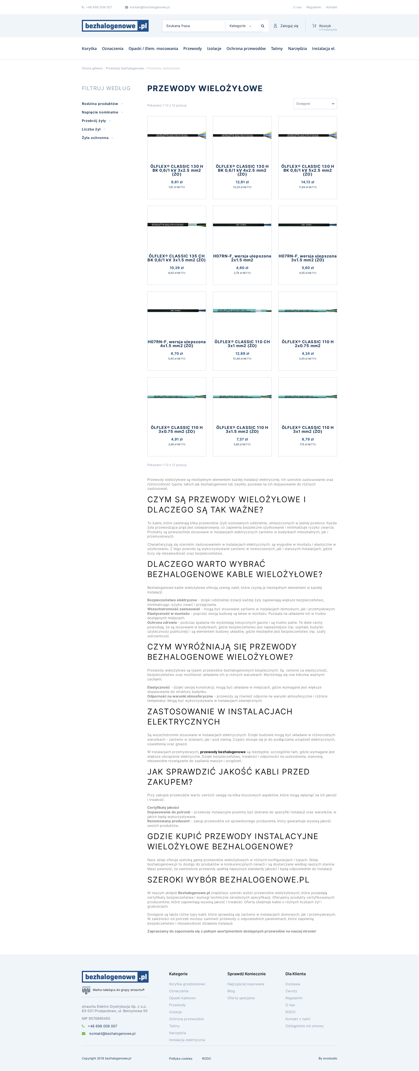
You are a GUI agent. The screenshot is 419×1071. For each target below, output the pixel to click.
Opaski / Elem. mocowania (153, 48)
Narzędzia (297, 48)
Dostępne (303, 103)
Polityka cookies (180, 1058)
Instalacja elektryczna (187, 1040)
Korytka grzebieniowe (187, 984)
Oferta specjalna (241, 998)
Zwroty (291, 991)
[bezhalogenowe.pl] (115, 26)
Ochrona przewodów (246, 48)
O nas (297, 7)
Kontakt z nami (297, 1019)
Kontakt (331, 7)
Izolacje (214, 48)
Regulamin (313, 7)
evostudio (330, 1058)
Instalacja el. (323, 48)
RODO (290, 1012)
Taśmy (277, 48)
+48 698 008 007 (102, 1026)
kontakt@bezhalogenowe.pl (112, 1033)
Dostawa (292, 984)
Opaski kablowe (182, 998)
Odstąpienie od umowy (304, 1026)
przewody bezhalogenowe (223, 752)
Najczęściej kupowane (245, 984)
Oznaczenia (112, 48)
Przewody (192, 48)
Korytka (89, 48)
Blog (231, 991)
